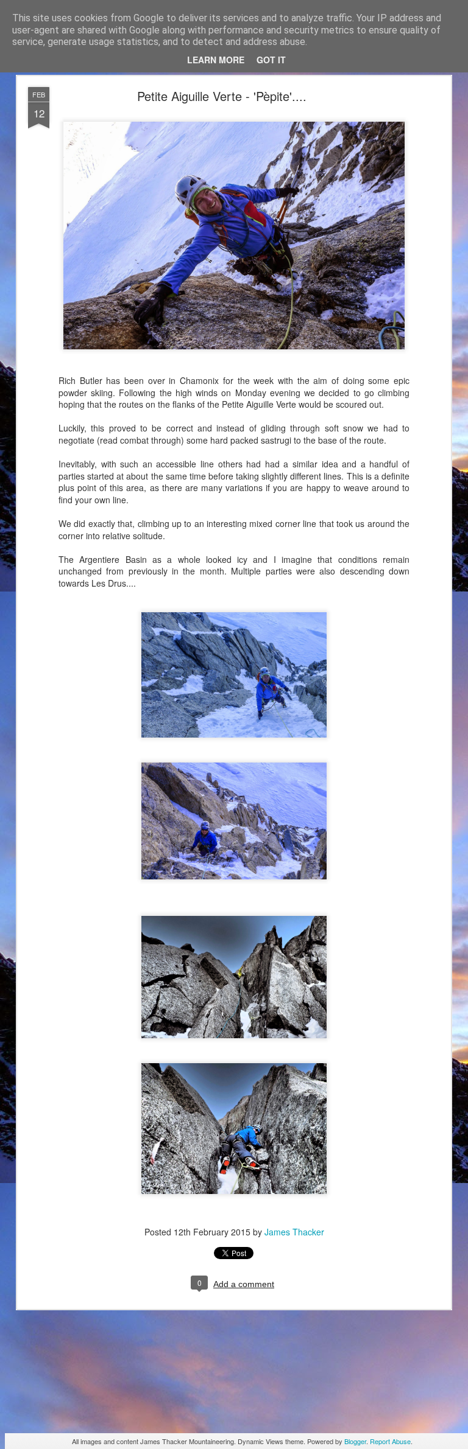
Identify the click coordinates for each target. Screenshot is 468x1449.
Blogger (355, 1441)
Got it (271, 60)
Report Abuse (390, 1441)
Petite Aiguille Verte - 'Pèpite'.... (222, 96)
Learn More (215, 60)
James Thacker (294, 1232)
